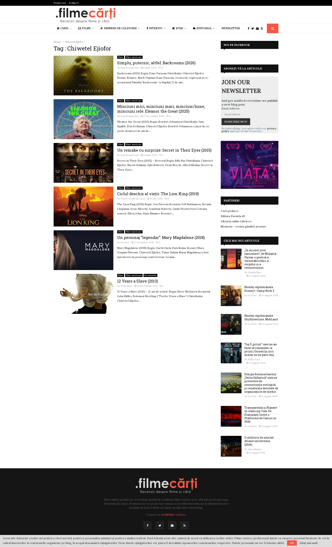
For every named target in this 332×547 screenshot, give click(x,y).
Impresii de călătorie (120, 28)
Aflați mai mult (309, 543)
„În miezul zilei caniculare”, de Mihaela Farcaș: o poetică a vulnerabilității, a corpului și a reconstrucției (260, 258)
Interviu (155, 28)
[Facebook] (249, 28)
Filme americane (134, 57)
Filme (86, 28)
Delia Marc (126, 285)
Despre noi (60, 2)
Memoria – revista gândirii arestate (243, 226)
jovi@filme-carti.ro (174, 514)
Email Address (231, 108)
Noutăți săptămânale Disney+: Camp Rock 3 (259, 288)
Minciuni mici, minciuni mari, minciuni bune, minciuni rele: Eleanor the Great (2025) (161, 109)
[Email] (258, 28)
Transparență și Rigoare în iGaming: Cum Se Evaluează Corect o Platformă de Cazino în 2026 (260, 414)
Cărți (64, 28)
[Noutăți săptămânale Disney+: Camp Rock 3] (231, 295)
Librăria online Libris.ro (236, 221)
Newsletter (231, 28)
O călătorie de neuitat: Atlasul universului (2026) (259, 441)
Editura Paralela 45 (233, 216)
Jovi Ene (124, 242)
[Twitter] (253, 28)
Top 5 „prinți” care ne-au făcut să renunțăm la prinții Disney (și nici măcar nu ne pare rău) (260, 349)
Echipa (73, 2)
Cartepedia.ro (230, 211)
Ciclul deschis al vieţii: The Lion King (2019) (158, 193)
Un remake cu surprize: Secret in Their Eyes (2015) (164, 150)
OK (292, 543)
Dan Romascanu (129, 67)
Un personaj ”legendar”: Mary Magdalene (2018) (161, 237)
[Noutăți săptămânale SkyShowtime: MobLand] (231, 324)
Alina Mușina (255, 449)
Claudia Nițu (254, 272)
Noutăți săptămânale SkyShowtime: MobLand (261, 317)
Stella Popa (254, 359)
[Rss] (263, 28)
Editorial (204, 28)
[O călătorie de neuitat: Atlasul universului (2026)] (231, 446)
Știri (179, 28)
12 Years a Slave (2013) (137, 280)
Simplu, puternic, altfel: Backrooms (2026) (156, 62)
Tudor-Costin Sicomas (132, 198)
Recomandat (150, 275)
